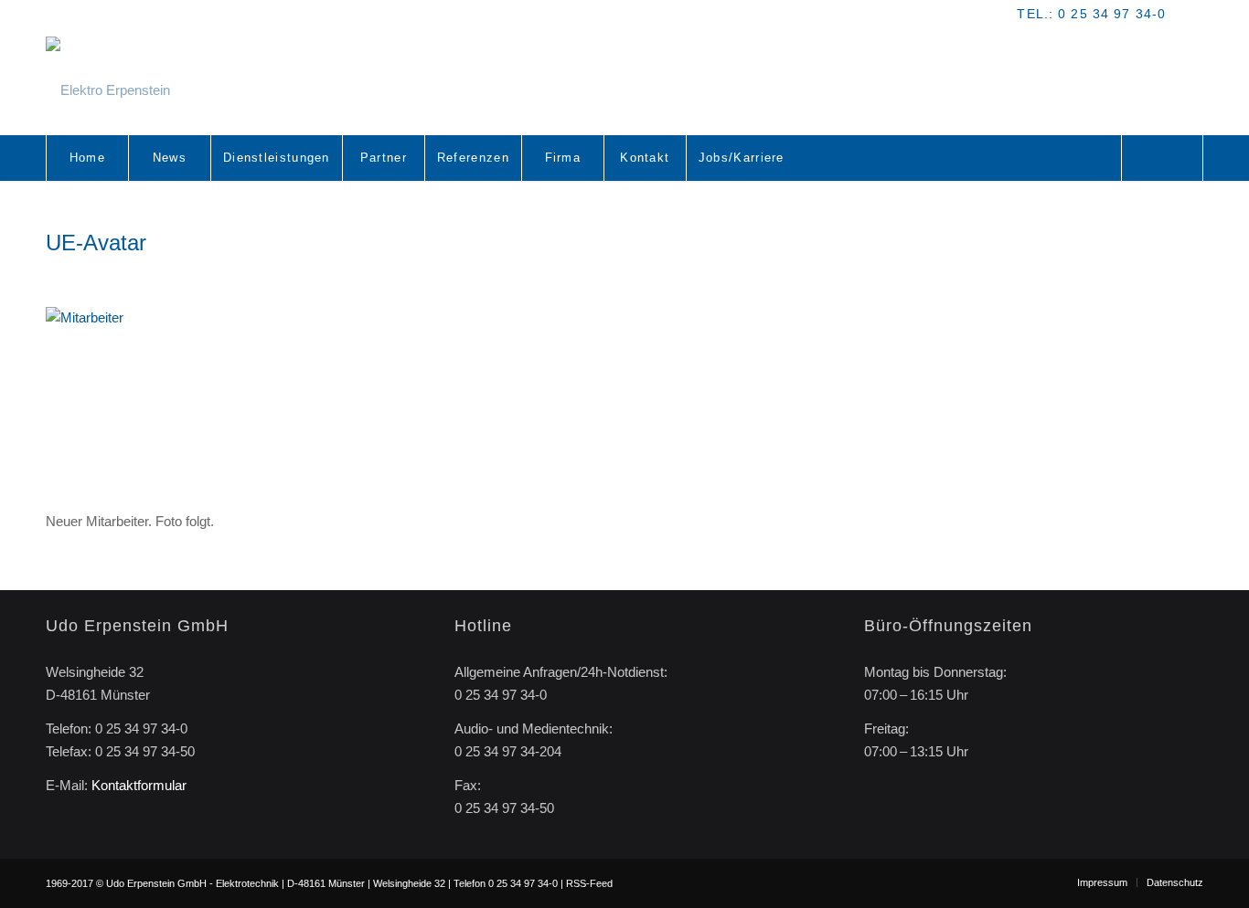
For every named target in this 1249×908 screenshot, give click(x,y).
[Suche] (1162, 158)
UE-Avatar (96, 242)
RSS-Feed (589, 883)
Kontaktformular (139, 785)
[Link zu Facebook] (1189, 13)
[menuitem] (87, 158)
